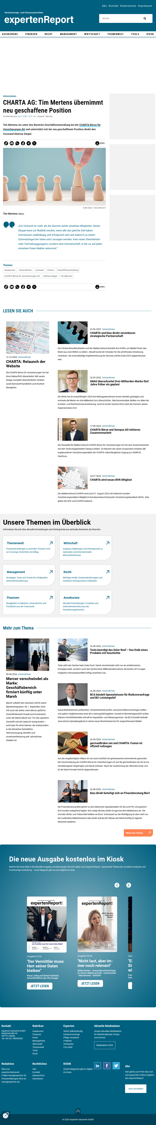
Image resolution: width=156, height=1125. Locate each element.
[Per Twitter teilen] (34, 143)
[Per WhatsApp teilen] (17, 143)
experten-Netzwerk (10, 1072)
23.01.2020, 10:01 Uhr (27, 116)
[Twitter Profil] (116, 1065)
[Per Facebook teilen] (23, 143)
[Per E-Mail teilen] (6, 143)
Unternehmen (9, 96)
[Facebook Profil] (106, 1065)
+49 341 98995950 (14, 1038)
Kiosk (68, 1072)
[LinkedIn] (97, 1065)
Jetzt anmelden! (135, 1088)
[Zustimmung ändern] (6, 1115)
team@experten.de (17, 1075)
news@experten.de (11, 1082)
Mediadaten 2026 (104, 1045)
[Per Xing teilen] (28, 143)
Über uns (6, 1069)
